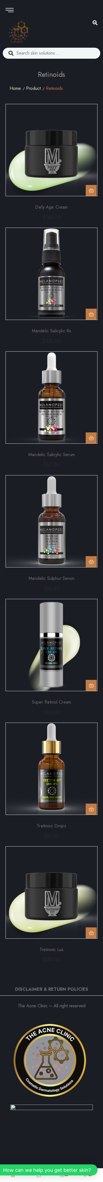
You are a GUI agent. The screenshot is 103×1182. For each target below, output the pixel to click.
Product (33, 88)
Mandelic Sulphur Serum (51, 578)
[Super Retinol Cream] (51, 645)
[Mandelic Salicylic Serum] (51, 397)
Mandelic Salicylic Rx (51, 331)
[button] (91, 190)
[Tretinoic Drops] (51, 769)
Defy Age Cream (51, 207)
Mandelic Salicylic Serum (51, 454)
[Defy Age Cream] (51, 150)
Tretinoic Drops (51, 826)
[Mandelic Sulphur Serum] (51, 521)
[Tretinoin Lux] (51, 892)
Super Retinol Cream (51, 702)
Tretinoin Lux (51, 949)
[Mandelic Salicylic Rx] (51, 274)
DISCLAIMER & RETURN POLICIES (51, 989)
